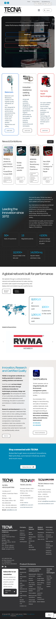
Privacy (28, 614)
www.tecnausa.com (26, 507)
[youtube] (5, 3)
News (8, 181)
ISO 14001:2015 (37, 425)
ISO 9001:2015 (36, 423)
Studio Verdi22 (19, 615)
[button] (3, 165)
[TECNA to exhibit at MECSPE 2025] (8, 147)
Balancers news (34, 180)
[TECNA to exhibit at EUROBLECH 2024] (21, 147)
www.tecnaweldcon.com (46, 503)
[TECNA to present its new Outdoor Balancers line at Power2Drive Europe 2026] (34, 147)
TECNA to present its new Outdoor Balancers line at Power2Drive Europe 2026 (34, 166)
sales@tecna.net (11, 510)
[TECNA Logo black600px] (12, 8)
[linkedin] (8, 3)
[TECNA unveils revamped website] (48, 147)
